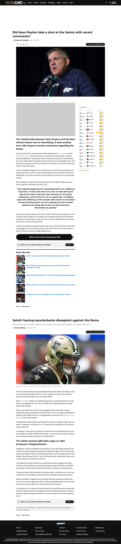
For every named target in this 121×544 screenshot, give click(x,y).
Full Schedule (84, 170)
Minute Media (14, 539)
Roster (59, 2)
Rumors (36, 2)
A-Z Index (62, 534)
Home (18, 306)
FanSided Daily (21, 531)
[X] (110, 2)
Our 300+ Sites (81, 528)
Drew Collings (20, 328)
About (18, 528)
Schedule (43, 2)
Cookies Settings (82, 534)
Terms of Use (81, 531)
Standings (51, 2)
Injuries (65, 2)
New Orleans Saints (23, 156)
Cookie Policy (100, 531)
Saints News (26, 306)
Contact (62, 528)
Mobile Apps (99, 528)
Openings (38, 528)
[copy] (27, 44)
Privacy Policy (64, 531)
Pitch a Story (39, 531)
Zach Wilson (24, 401)
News (30, 2)
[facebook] (106, 2)
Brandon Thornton (22, 40)
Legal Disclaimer (22, 534)
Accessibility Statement (43, 534)
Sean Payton (62, 153)
